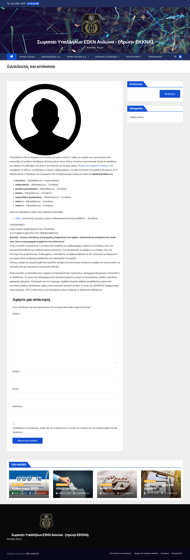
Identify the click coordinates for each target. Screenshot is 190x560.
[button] (175, 56)
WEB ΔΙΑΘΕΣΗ (32, 554)
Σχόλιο (17, 313)
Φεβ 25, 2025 (20, 493)
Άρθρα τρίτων (137, 117)
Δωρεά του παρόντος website (146, 553)
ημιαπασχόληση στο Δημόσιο (159, 486)
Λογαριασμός (133, 56)
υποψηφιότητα (66, 488)
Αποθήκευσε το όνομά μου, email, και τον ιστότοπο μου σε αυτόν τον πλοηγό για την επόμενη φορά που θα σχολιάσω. (65, 430)
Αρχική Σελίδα (27, 56)
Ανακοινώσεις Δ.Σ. (51, 56)
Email (16, 389)
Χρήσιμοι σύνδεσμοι (106, 56)
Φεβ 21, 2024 (65, 493)
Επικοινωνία (155, 56)
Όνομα (16, 371)
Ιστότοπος (18, 406)
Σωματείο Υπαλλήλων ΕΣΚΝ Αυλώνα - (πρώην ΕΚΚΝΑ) (95, 42)
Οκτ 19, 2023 (153, 493)
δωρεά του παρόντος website (93, 166)
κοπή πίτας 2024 (112, 488)
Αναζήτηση (135, 84)
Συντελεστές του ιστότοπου (120, 553)
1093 (17, 218)
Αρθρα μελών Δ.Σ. (77, 56)
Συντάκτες (165, 553)
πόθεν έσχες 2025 (25, 488)
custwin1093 (38, 493)
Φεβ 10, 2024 (109, 493)
